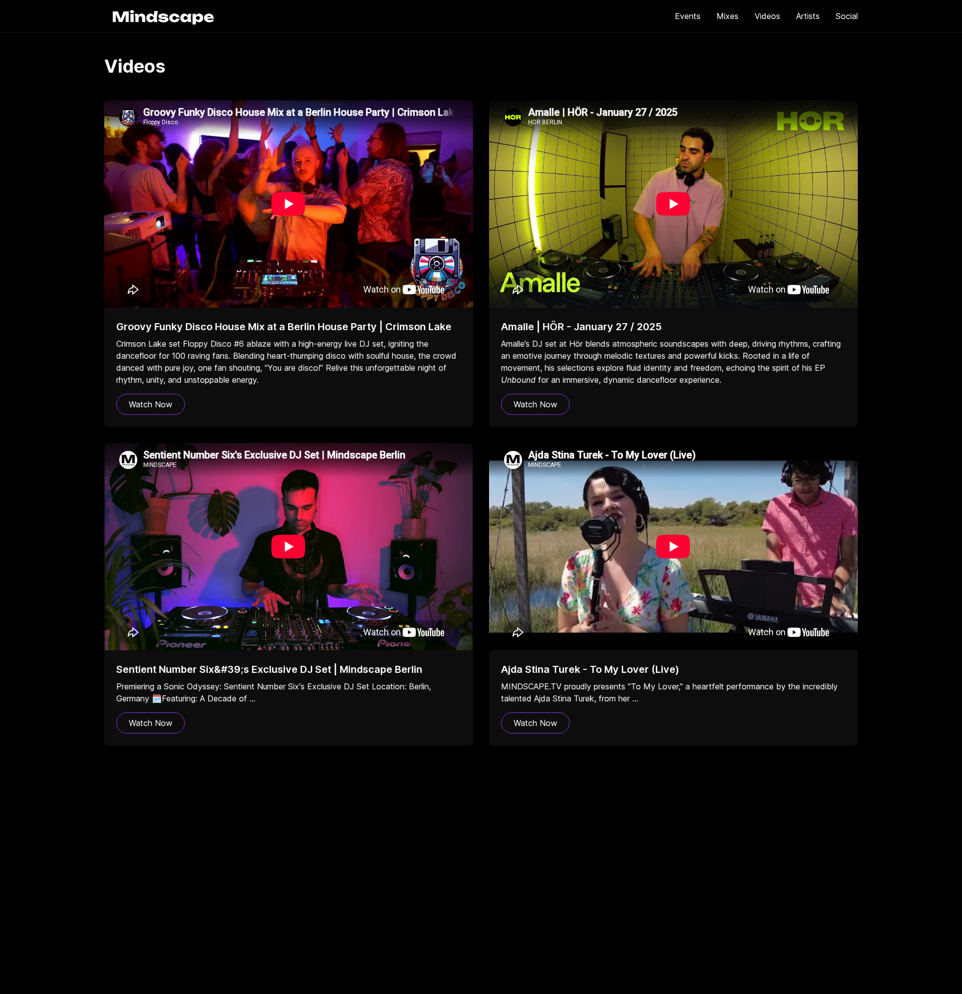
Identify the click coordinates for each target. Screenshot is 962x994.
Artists (808, 16)
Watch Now (150, 404)
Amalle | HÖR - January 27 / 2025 (581, 327)
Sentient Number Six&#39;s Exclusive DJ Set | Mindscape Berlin (269, 669)
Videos (767, 16)
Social (847, 16)
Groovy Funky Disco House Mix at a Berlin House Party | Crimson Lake (283, 327)
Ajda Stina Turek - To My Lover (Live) (590, 669)
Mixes (727, 16)
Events (687, 16)
